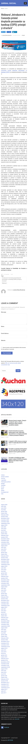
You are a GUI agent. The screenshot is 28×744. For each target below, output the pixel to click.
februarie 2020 (4, 638)
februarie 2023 (4, 576)
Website (3, 340)
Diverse (3, 478)
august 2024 (4, 545)
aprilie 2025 (4, 532)
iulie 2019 (3, 650)
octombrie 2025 (5, 521)
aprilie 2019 (4, 655)
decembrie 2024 (5, 539)
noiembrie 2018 (5, 663)
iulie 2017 (3, 691)
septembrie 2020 (5, 626)
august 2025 (4, 525)
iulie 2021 (3, 609)
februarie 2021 (4, 617)
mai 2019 (3, 653)
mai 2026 (3, 509)
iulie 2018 (3, 670)
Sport (2, 488)
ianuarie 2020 (4, 639)
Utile (2, 494)
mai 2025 (3, 530)
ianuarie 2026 (4, 516)
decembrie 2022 (5, 580)
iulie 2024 (3, 547)
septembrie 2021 (5, 605)
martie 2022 (4, 595)
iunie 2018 (3, 672)
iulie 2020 (3, 629)
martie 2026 (4, 513)
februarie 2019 (4, 658)
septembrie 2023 (5, 564)
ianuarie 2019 (4, 660)
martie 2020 (4, 636)
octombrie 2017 (5, 686)
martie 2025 (4, 533)
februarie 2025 (4, 535)
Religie (3, 483)
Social (23, 35)
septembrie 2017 (5, 687)
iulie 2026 (3, 506)
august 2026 (4, 504)
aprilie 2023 (4, 573)
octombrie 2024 (5, 542)
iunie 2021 (3, 610)
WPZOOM (10, 740)
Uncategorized (4, 492)
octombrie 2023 (5, 563)
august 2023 (4, 566)
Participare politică (6, 482)
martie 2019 (4, 657)
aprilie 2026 (4, 511)
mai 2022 (3, 592)
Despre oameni (5, 476)
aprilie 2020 (4, 634)
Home (2, 8)
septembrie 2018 (5, 667)
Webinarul (4, 283)
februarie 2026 (4, 515)
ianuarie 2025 (4, 537)
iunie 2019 (3, 651)
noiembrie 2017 (5, 684)
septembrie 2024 (5, 544)
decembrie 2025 (5, 518)
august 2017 (4, 689)
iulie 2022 (3, 588)
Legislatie (3, 480)
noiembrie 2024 (5, 540)
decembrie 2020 (5, 621)
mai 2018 (3, 674)
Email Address (5, 333)
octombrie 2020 (5, 624)
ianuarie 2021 (4, 619)
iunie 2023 (3, 569)
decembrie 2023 (5, 559)
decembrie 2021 (5, 600)
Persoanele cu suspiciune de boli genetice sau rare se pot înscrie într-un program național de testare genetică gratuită (18, 450)
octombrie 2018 (5, 665)
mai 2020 (3, 633)
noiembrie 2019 (5, 643)
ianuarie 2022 (4, 598)
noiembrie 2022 (5, 581)
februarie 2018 (4, 679)
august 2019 (4, 648)
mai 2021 (3, 612)
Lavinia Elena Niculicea (6, 35)
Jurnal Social (8, 3)
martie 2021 (4, 616)
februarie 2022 (4, 597)
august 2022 (4, 586)
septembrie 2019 (5, 646)
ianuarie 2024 (4, 557)
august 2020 (4, 628)
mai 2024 (3, 551)
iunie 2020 (3, 631)
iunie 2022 (3, 590)
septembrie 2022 (5, 585)
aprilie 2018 (4, 675)
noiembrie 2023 (5, 561)
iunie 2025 (3, 528)
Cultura (3, 475)
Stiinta (2, 490)
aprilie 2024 (4, 552)
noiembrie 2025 (5, 520)
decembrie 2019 (5, 641)
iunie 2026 (3, 508)
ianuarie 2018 (4, 681)
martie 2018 (4, 677)
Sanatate (3, 485)
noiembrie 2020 (5, 622)
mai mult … (17, 719)
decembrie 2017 (5, 682)
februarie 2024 (4, 556)
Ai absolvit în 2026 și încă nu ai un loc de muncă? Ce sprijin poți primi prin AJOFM (18, 442)
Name (2, 326)
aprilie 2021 (4, 614)
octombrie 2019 (5, 645)
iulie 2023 (3, 568)
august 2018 (4, 669)
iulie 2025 (3, 527)
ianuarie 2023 (4, 578)
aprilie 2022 (4, 593)
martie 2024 (4, 554)
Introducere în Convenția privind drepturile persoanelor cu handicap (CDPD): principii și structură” (12, 279)
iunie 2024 (3, 549)
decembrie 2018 (5, 662)
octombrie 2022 (5, 583)
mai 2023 (3, 571)
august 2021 (4, 607)
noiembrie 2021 (5, 602)
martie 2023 (4, 574)
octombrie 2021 (5, 604)
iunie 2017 (3, 693)
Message (3, 312)
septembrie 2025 (5, 523)
